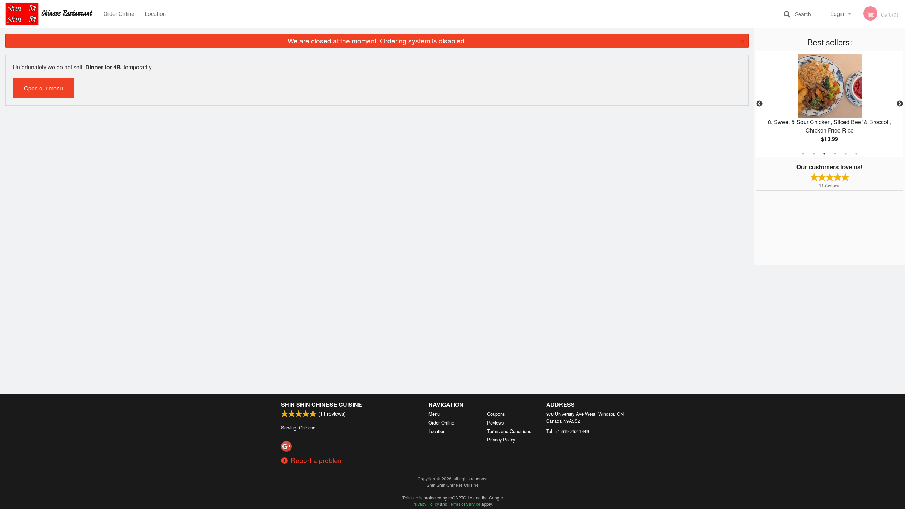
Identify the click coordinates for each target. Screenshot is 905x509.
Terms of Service (464, 504)
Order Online (119, 14)
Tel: (567, 431)
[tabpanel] (829, 104)
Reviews (495, 422)
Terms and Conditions (509, 431)
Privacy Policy (501, 439)
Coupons (496, 413)
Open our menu (43, 88)
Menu (434, 413)
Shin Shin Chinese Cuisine (321, 404)
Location (155, 14)
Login (837, 14)
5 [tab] (845, 153)
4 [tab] (835, 153)
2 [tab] (813, 153)
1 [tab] (803, 153)
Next (899, 103)
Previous (759, 103)
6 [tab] (856, 153)
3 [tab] (824, 153)
